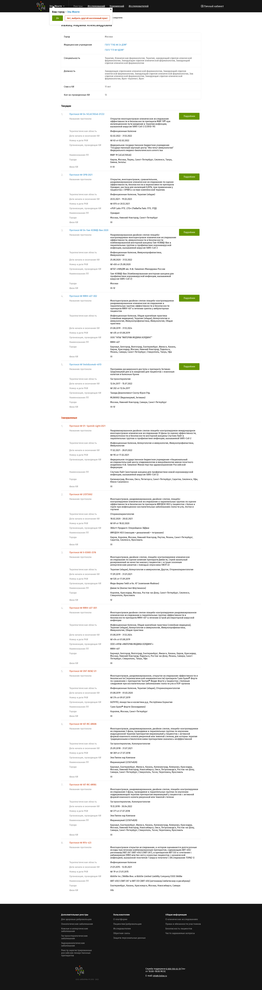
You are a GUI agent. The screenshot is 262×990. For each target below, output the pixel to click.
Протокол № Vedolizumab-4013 (85, 364)
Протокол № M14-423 (80, 842)
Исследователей (138, 6)
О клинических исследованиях (181, 919)
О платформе (120, 919)
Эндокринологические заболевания (73, 944)
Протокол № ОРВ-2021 (80, 174)
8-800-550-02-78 (173, 969)
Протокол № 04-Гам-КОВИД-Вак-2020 (88, 230)
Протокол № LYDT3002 (80, 494)
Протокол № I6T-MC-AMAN (82, 724)
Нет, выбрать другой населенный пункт (87, 18)
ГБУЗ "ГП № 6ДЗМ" (114, 50)
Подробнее (189, 116)
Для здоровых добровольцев (76, 919)
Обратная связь (121, 933)
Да (57, 18)
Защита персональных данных (129, 938)
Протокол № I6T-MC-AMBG (82, 784)
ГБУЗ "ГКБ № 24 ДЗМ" (116, 45)
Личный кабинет (214, 6)
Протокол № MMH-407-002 (83, 296)
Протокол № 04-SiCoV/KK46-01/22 (86, 114)
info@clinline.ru (160, 976)
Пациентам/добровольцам (127, 924)
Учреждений (117, 6)
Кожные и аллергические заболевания (74, 929)
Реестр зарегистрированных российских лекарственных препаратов (76, 953)
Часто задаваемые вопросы (180, 933)
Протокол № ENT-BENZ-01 (82, 671)
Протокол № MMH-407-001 (83, 608)
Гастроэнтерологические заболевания (74, 937)
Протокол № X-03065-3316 (82, 552)
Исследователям (122, 928)
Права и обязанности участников (183, 924)
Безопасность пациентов (178, 928)
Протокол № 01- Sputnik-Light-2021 (87, 426)
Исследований (96, 6)
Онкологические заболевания (77, 924)
